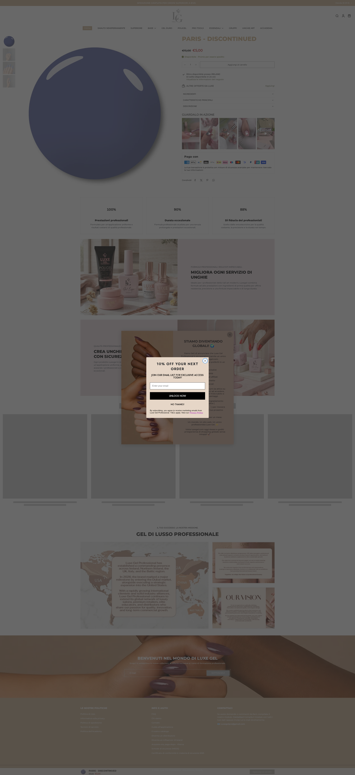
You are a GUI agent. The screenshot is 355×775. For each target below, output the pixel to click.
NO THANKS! (177, 404)
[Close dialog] (205, 360)
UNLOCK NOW (177, 396)
